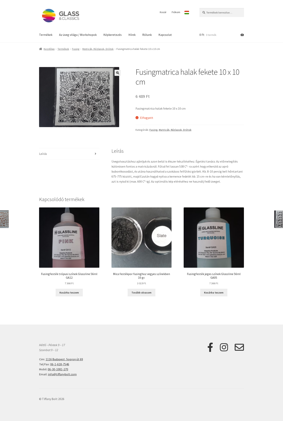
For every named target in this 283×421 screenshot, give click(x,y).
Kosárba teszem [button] (69, 292)
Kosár (163, 12)
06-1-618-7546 (59, 364)
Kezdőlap (49, 49)
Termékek (45, 35)
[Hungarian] (186, 12)
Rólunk (147, 35)
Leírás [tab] (43, 154)
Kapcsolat (165, 35)
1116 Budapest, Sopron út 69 (64, 359)
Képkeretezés (112, 35)
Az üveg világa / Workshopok (78, 35)
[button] (118, 73)
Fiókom (176, 12)
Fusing (76, 49)
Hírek (132, 35)
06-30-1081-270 (58, 369)
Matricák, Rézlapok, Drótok (98, 49)
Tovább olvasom (141, 292)
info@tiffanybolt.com (62, 374)
